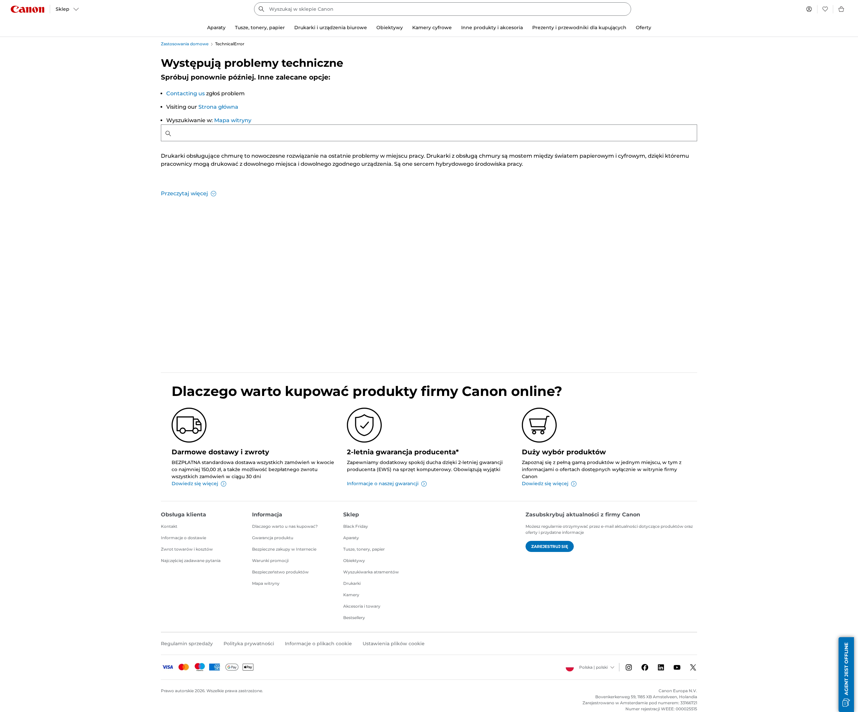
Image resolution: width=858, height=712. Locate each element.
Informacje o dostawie (183, 537)
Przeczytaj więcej (184, 193)
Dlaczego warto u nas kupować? (285, 526)
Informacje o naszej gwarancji (383, 483)
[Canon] (27, 9)
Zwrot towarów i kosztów (187, 549)
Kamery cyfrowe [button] (432, 27)
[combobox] (442, 9)
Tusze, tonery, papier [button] (260, 27)
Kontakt (169, 526)
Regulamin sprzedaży (187, 644)
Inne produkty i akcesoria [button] (492, 27)
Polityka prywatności (249, 644)
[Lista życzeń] (825, 9)
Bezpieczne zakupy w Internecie (284, 549)
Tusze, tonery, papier (364, 549)
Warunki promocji (270, 560)
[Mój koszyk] (841, 9)
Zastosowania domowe (184, 43)
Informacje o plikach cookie (318, 644)
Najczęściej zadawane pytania (191, 560)
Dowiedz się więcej (195, 483)
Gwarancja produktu (272, 537)
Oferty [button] (643, 27)
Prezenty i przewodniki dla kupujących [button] (579, 27)
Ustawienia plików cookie (394, 644)
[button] (846, 674)
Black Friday (355, 526)
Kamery (351, 594)
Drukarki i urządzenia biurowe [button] (330, 27)
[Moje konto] (809, 9)
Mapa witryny (232, 120)
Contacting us (185, 93)
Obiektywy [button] (389, 27)
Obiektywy (354, 560)
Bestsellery (354, 617)
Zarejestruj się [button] (549, 546)
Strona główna (218, 107)
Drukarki (352, 583)
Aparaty (351, 537)
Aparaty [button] (216, 27)
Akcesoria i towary (361, 606)
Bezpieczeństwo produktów (280, 571)
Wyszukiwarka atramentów (371, 571)
